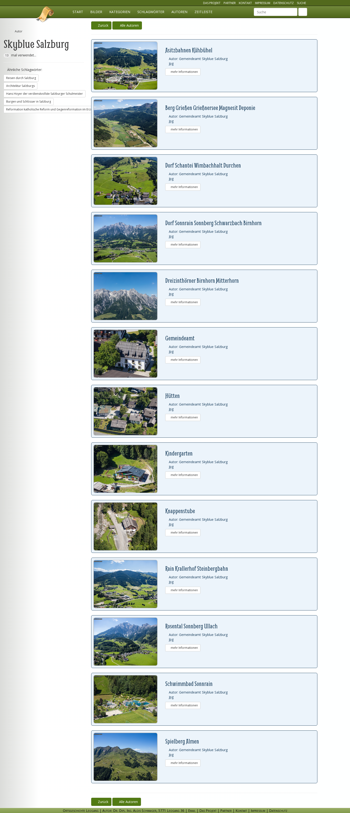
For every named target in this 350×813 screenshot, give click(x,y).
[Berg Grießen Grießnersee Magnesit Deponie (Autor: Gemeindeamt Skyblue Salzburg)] (129, 123)
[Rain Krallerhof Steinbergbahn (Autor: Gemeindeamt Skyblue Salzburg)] (129, 584)
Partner (230, 3)
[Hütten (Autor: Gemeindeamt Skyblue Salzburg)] (129, 411)
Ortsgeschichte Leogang (45, 15)
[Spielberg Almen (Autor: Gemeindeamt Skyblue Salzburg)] (129, 757)
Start (78, 12)
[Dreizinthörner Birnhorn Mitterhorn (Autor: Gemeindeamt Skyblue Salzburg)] (129, 296)
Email (191, 810)
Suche (301, 3)
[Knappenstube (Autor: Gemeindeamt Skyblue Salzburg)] (129, 526)
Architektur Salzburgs (20, 86)
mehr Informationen (184, 72)
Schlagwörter (150, 12)
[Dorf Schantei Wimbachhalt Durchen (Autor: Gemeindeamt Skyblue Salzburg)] (129, 181)
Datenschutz (283, 3)
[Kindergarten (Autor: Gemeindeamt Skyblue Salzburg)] (129, 469)
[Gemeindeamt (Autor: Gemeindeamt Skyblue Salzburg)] (129, 353)
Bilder (96, 12)
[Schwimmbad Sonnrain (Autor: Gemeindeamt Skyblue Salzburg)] (129, 699)
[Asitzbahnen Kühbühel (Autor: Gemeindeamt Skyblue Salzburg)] (129, 65)
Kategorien (119, 12)
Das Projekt (211, 3)
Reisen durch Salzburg (21, 78)
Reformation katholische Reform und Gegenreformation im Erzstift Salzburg (57, 109)
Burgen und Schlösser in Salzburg (28, 101)
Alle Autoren (128, 25)
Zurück (102, 25)
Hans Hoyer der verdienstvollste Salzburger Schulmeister (44, 94)
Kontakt (245, 3)
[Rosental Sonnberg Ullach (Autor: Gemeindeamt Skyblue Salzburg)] (129, 641)
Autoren (179, 12)
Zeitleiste (203, 12)
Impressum (262, 3)
